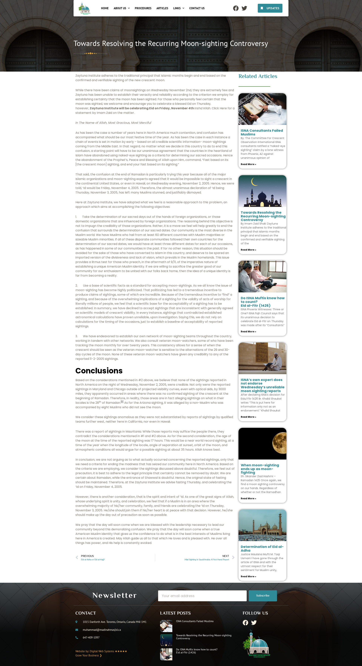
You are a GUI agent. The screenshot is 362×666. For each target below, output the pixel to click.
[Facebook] (236, 8)
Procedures (143, 8)
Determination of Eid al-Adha (262, 548)
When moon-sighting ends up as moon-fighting (260, 469)
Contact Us (197, 8)
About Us (120, 8)
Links (177, 8)
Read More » (248, 164)
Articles (162, 8)
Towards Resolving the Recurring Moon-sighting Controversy (263, 216)
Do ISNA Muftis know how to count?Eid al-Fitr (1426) (196, 651)
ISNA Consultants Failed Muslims (262, 132)
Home (105, 8)
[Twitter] (244, 8)
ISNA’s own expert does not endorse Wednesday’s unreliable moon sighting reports (263, 385)
